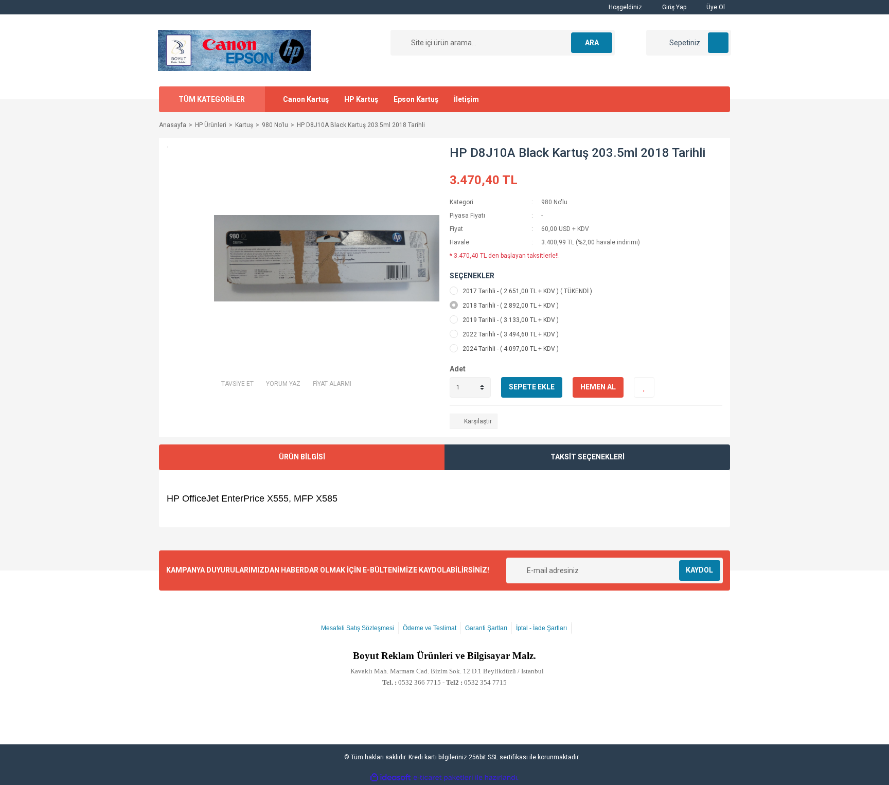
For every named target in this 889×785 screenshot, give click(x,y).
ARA (592, 43)
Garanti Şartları (486, 628)
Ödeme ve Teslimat (429, 628)
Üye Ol (715, 7)
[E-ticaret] (443, 777)
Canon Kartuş (306, 99)
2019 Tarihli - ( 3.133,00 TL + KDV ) (511, 320)
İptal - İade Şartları (541, 628)
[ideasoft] (390, 777)
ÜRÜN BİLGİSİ (302, 457)
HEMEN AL (598, 387)
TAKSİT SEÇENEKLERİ (587, 457)
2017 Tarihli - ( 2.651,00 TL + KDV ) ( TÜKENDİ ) (527, 291)
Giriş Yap (673, 7)
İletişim (466, 99)
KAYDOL (699, 570)
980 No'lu (554, 202)
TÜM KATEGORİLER (212, 99)
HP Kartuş (361, 99)
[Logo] (234, 49)
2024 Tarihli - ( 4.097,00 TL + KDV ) (511, 348)
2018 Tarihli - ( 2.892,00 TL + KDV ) (511, 305)
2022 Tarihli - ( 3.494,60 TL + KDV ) (511, 334)
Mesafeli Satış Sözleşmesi (357, 628)
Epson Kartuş (416, 99)
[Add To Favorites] (644, 387)
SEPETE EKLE (532, 387)
